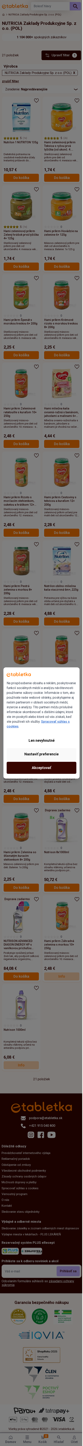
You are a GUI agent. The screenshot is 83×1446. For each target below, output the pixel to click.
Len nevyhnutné (40, 743)
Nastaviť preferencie (40, 756)
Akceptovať (40, 770)
